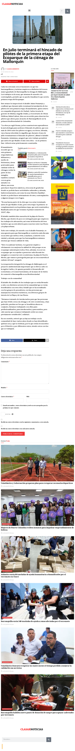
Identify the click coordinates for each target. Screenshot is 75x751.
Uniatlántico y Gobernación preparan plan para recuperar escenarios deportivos (38, 155)
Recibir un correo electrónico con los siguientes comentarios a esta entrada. (25, 422)
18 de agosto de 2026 (36, 180)
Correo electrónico (7, 397)
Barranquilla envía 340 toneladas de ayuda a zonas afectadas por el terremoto (35, 621)
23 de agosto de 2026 (36, 159)
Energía (12, 746)
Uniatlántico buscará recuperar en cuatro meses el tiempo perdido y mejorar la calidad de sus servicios (65, 146)
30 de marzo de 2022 (7, 72)
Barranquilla (7, 479)
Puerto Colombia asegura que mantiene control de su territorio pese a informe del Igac (65, 134)
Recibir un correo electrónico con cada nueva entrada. (18, 429)
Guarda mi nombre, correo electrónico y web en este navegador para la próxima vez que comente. (25, 406)
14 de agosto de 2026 (7, 671)
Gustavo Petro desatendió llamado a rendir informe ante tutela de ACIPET (64, 123)
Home (17, 746)
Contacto (6, 746)
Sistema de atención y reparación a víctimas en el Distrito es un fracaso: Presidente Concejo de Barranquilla (64, 111)
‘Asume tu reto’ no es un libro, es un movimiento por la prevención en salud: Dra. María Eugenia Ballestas (60, 95)
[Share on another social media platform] (47, 81)
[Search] (67, 11)
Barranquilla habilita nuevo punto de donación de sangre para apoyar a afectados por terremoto (37, 714)
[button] (29, 10)
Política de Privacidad (26, 746)
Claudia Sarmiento (13, 69)
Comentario (5, 362)
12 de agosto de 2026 (7, 718)
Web (27, 397)
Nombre (4, 388)
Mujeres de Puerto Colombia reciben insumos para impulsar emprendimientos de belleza (38, 164)
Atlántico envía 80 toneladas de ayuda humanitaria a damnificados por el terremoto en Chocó (37, 175)
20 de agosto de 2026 (36, 168)
